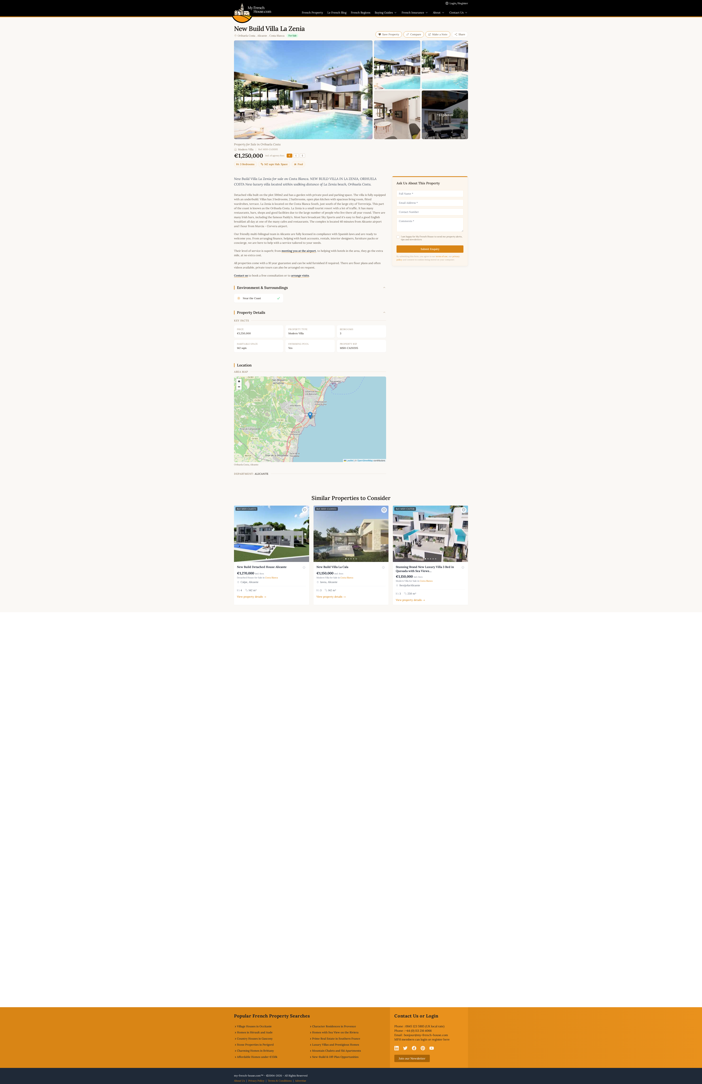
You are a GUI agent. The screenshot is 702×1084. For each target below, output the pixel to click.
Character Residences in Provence (334, 1026)
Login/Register (459, 3)
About (437, 12)
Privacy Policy (256, 1080)
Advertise (300, 1080)
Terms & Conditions (280, 1080)
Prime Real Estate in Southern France (336, 1038)
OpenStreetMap (365, 460)
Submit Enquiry (430, 249)
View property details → (251, 596)
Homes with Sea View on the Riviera (335, 1032)
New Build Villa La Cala (332, 567)
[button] (310, 415)
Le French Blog (336, 12)
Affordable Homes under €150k (257, 1057)
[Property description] (304, 567)
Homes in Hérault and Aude (255, 1032)
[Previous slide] (237, 533)
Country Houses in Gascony (255, 1038)
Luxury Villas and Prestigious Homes (335, 1044)
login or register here (435, 1039)
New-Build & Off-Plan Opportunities (335, 1057)
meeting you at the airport (299, 251)
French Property (312, 12)
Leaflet (349, 460)
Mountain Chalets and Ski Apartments (336, 1050)
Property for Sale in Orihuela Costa (257, 144)
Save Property (390, 34)
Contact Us (456, 12)
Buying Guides (384, 12)
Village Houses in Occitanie (254, 1026)
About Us (239, 1080)
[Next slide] (305, 533)
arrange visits (300, 275)
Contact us (241, 275)
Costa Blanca (276, 35)
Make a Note (440, 34)
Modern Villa (245, 149)
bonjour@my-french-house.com (426, 1035)
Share (461, 34)
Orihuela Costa (246, 35)
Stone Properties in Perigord (255, 1044)
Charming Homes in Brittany (255, 1050)
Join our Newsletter (412, 1058)
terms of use (442, 256)
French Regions (360, 12)
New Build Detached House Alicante (262, 567)
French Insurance (413, 12)
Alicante (262, 35)
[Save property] (305, 510)
